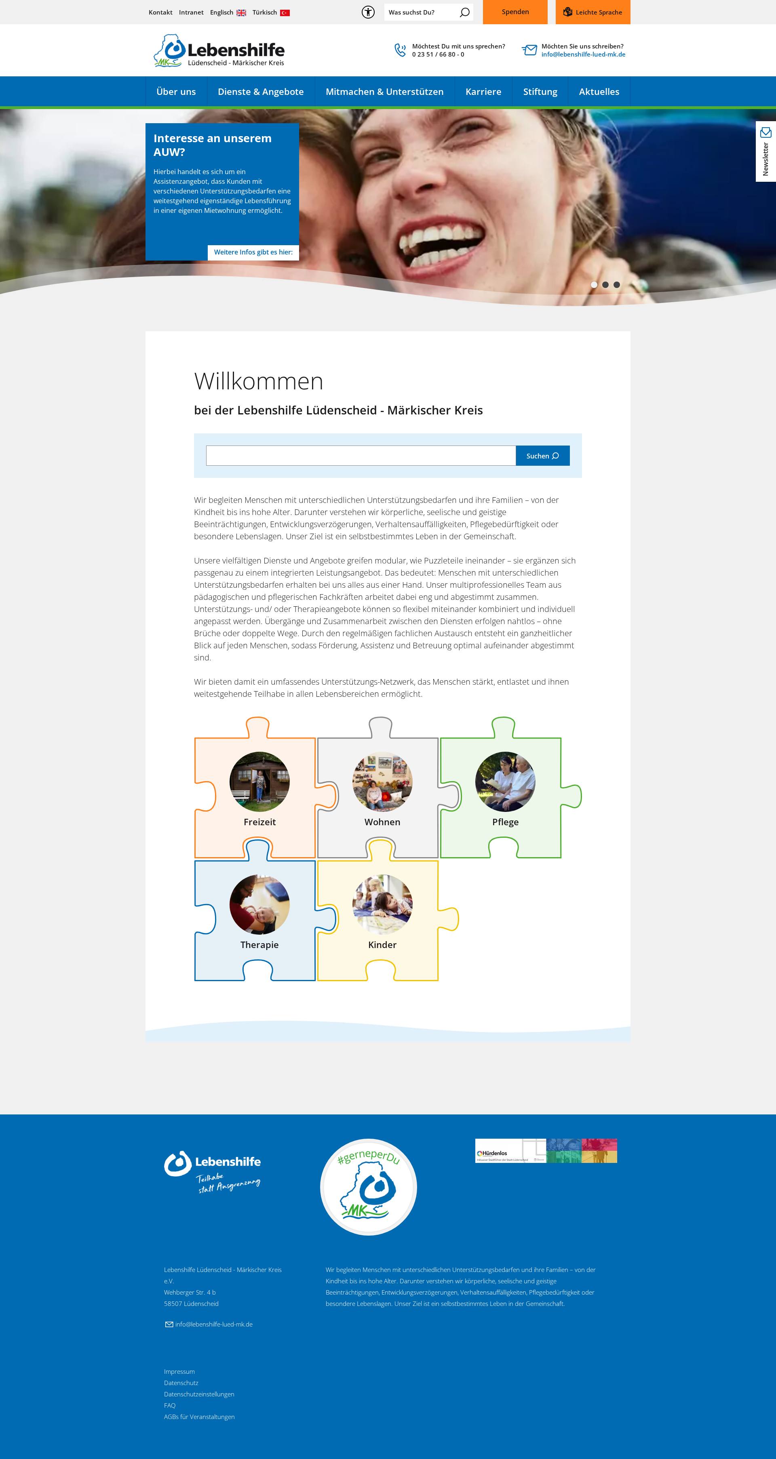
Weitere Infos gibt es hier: (253, 252)
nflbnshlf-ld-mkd (582, 54)
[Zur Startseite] (219, 50)
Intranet (191, 12)
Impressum (179, 1371)
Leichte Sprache (599, 12)
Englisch (222, 12)
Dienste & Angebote (261, 91)
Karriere (484, 91)
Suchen (464, 12)
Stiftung (540, 91)
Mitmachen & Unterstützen (385, 91)
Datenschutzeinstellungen (199, 1394)
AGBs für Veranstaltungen (199, 1417)
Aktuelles (599, 91)
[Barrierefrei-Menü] (368, 12)
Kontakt (161, 12)
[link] (448, 52)
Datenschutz (181, 1383)
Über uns (176, 91)
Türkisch (265, 12)
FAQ (169, 1405)
